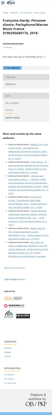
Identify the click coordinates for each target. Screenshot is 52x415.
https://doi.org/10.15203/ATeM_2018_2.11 (26, 56)
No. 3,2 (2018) (25, 12)
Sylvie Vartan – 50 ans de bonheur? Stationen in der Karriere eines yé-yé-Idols (28, 165)
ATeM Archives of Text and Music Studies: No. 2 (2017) (27, 221)
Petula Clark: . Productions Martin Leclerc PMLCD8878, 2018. (26, 232)
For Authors (9, 379)
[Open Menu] (3, 3)
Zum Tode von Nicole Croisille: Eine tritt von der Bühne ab (27, 246)
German (8, 348)
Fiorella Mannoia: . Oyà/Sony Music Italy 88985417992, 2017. (27, 214)
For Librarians (10, 383)
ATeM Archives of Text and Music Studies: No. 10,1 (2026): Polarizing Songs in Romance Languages (28, 253)
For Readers (9, 374)
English (7, 352)
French (7, 356)
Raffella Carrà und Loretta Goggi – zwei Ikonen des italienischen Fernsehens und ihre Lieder (28, 148)
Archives (14, 12)
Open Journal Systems (14, 268)
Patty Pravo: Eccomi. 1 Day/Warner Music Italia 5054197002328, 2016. (25, 200)
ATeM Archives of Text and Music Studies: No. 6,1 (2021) (28, 190)
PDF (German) (13, 68)
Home (5, 12)
